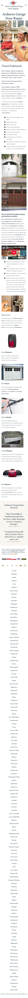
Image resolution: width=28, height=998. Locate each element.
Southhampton (14, 917)
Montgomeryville (14, 833)
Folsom (14, 714)
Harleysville (14, 754)
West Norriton (14, 967)
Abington (14, 574)
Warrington (14, 950)
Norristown (14, 857)
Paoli (14, 867)
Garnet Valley (14, 730)
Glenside (14, 744)
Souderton (14, 910)
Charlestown (14, 631)
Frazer (14, 727)
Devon (14, 664)
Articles (14, 571)
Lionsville (14, 810)
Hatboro (14, 757)
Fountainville (14, 720)
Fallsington (14, 700)
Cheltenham (14, 634)
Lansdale (14, 800)
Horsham (14, 774)
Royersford (14, 890)
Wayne (14, 947)
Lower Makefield (14, 817)
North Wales (14, 860)
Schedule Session (8, 53)
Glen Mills (14, 740)
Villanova (14, 940)
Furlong (14, 724)
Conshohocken (14, 660)
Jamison (14, 780)
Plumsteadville (14, 877)
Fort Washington (14, 717)
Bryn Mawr (14, 617)
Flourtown (14, 710)
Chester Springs (14, 637)
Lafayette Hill (14, 794)
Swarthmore (14, 927)
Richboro (14, 887)
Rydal (14, 897)
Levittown (14, 804)
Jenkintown (14, 784)
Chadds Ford (14, 624)
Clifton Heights (14, 651)
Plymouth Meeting (14, 880)
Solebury (14, 913)
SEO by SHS (14, 990)
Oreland (14, 863)
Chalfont (14, 627)
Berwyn (14, 597)
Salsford (14, 900)
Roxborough (14, 893)
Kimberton (14, 787)
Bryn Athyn (14, 614)
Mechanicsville (14, 823)
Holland (14, 767)
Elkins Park (14, 690)
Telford (14, 930)
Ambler (14, 577)
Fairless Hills (14, 704)
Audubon (14, 587)
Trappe (14, 937)
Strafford (14, 923)
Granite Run (14, 747)
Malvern (14, 820)
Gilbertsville (14, 734)
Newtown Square (14, 847)
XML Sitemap (14, 977)
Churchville (14, 647)
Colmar (14, 657)
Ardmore (14, 581)
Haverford (14, 760)
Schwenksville (14, 903)
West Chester (14, 957)
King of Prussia (14, 790)
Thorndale (14, 933)
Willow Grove (14, 970)
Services (8, 47)
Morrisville (14, 837)
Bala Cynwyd (14, 591)
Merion (14, 830)
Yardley (14, 973)
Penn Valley (14, 870)
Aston (14, 584)
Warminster (14, 953)
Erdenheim (14, 694)
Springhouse (14, 920)
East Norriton (14, 684)
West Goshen (14, 963)
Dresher (14, 674)
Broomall (14, 611)
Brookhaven (14, 607)
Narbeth (14, 840)
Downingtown (14, 667)
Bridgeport (14, 604)
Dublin (14, 680)
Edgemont (14, 687)
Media (14, 827)
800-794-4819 (13, 554)
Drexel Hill (14, 677)
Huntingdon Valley (14, 777)
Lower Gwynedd (14, 814)
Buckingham (14, 621)
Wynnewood (14, 960)
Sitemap (14, 987)
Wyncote (14, 980)
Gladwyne (14, 737)
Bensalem (14, 594)
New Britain (14, 843)
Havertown (14, 764)
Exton (14, 697)
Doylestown (14, 670)
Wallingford (14, 943)
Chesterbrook (14, 640)
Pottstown (14, 883)
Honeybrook (14, 770)
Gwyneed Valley (14, 750)
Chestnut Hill (14, 644)
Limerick (14, 807)
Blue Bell (14, 601)
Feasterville (14, 707)
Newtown (14, 853)
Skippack (14, 907)
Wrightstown (14, 983)
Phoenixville (14, 873)
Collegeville (14, 654)
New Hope (14, 850)
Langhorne (14, 797)
